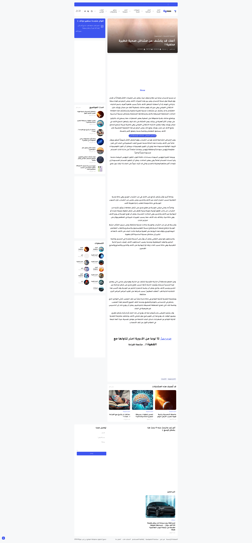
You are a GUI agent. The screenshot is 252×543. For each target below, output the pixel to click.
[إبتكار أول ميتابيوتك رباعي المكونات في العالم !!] (100, 141)
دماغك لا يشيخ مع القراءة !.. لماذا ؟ (119, 416)
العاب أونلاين (101, 11)
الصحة (163, 379)
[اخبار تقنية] (101, 256)
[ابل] (86, 256)
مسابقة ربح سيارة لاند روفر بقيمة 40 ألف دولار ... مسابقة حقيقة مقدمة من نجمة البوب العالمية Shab (161, 526)
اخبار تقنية (158, 11)
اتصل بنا (118, 539)
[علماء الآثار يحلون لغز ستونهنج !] (100, 150)
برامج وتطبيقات (113, 11)
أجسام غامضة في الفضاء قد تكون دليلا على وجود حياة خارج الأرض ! (145, 4)
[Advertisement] (142, 70)
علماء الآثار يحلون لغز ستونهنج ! (89, 148)
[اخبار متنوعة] (101, 249)
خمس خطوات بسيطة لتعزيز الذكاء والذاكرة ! (144, 416)
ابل (82, 255)
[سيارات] (101, 288)
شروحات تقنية (137, 11)
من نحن (162, 539)
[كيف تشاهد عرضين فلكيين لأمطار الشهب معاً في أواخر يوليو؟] (100, 159)
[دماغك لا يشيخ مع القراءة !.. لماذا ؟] (119, 400)
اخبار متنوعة (125, 11)
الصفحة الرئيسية (169, 36)
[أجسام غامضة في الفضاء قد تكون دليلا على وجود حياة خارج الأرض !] (168, 4)
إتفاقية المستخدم (138, 539)
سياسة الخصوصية (152, 539)
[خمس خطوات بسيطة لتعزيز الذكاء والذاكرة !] (142, 400)
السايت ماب (126, 539)
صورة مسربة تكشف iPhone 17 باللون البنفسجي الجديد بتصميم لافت (86, 167)
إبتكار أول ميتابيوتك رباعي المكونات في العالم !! (88, 139)
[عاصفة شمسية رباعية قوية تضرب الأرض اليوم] (165, 400)
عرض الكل (111, 386)
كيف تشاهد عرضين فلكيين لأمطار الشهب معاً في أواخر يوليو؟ (87, 158)
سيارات (95, 288)
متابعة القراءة (135, 345)
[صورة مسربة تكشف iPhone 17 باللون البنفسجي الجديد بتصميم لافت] (100, 168)
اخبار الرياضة (148, 11)
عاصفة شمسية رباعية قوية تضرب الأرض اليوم (166, 416)
